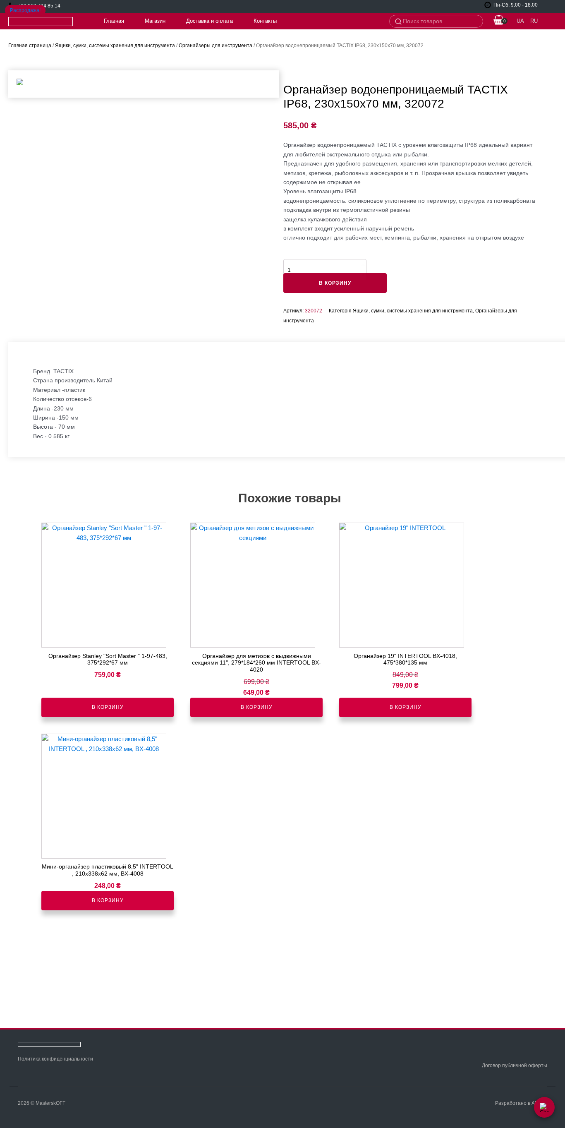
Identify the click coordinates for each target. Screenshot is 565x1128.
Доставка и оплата (209, 21)
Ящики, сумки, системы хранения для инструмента (115, 45)
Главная (114, 21)
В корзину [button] (108, 707)
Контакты (265, 21)
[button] (498, 21)
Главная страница (29, 45)
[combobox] (440, 21)
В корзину (335, 283)
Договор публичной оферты (514, 1065)
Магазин (155, 21)
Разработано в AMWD (521, 1103)
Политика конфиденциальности (55, 1059)
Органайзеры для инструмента (215, 45)
